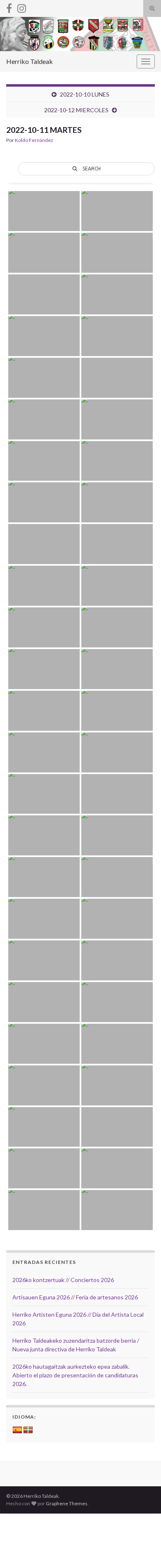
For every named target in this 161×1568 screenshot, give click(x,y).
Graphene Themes (67, 1503)
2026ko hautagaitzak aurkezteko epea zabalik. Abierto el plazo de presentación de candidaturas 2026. (75, 1375)
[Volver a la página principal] (80, 34)
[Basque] (28, 1430)
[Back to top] (142, 1549)
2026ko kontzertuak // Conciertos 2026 (63, 1279)
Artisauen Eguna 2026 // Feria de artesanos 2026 (75, 1297)
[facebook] (9, 7)
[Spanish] (17, 1430)
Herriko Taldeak (29, 61)
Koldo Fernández (34, 140)
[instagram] (21, 7)
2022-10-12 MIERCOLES (76, 109)
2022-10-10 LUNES (84, 94)
